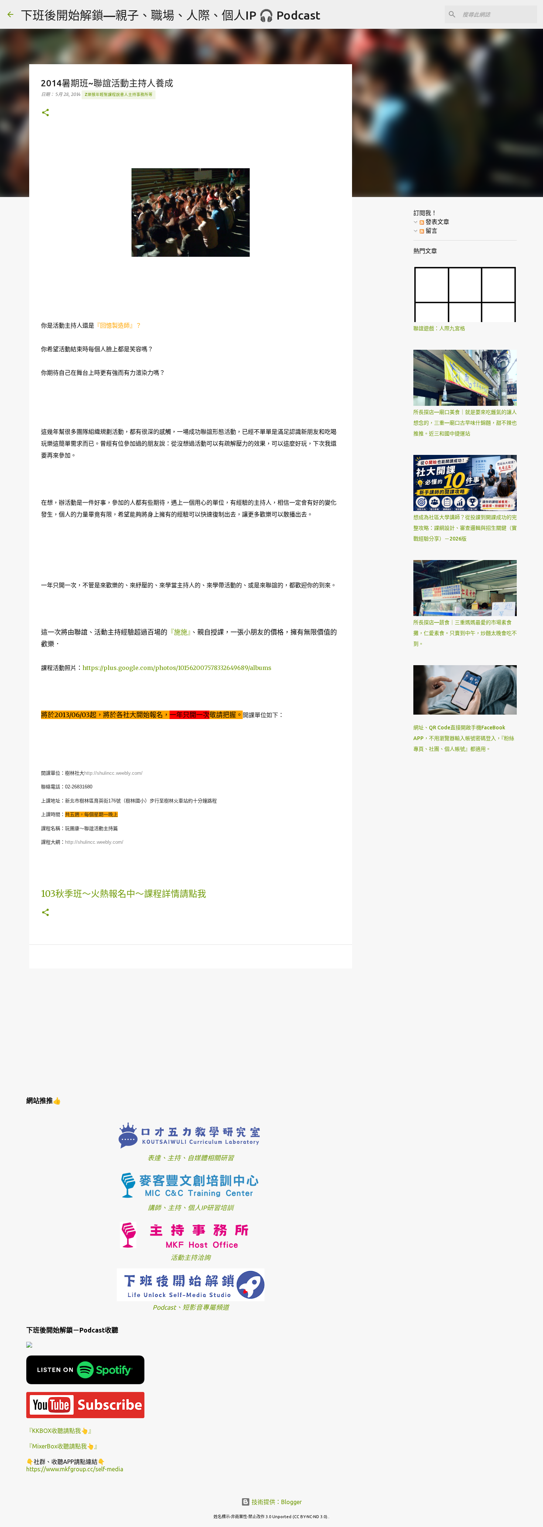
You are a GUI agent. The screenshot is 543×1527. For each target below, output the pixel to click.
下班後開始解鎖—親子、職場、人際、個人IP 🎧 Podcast (170, 15)
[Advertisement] (190, 1031)
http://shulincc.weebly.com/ (114, 773)
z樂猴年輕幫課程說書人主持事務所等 (119, 94)
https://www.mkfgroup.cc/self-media (74, 1469)
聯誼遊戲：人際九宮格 (439, 328)
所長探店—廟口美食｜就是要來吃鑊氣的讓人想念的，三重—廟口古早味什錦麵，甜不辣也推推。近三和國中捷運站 (465, 422)
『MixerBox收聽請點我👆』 (63, 1446)
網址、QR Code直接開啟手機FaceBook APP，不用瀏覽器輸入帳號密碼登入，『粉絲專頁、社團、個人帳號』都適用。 (463, 738)
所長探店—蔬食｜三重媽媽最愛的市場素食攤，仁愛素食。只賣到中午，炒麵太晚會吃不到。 (465, 633)
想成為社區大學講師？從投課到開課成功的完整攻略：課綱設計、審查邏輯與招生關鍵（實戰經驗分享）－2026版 (465, 528)
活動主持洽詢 (191, 1257)
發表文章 (436, 221)
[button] (45, 113)
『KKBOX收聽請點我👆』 (60, 1430)
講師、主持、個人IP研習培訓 (190, 1207)
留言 (430, 230)
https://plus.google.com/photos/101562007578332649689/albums (177, 667)
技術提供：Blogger (276, 1502)
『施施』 (179, 632)
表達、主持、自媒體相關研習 (190, 1157)
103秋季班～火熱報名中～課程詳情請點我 (123, 893)
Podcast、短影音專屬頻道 (191, 1307)
